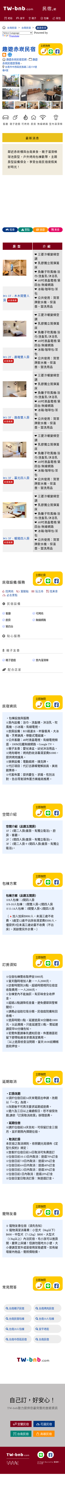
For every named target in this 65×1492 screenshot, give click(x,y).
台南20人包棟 (16, 1329)
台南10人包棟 (46, 1318)
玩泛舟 (39, 591)
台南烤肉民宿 (46, 1308)
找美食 (53, 591)
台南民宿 (43, 1339)
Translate (14, 36)
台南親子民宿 (16, 1308)
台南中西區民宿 (17, 1339)
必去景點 (12, 595)
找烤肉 (9, 591)
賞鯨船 (24, 591)
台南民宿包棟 (16, 1318)
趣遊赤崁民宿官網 (16, 59)
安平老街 (43, 1329)
